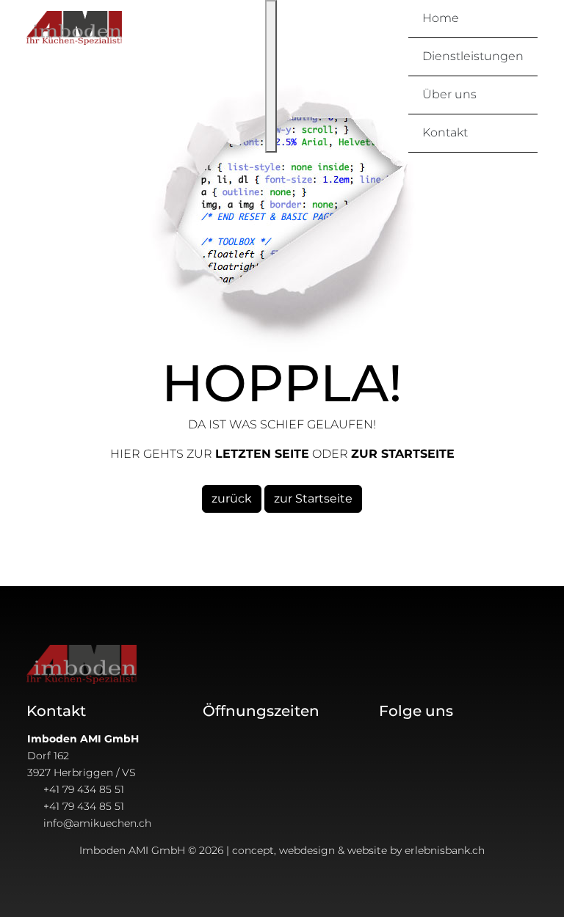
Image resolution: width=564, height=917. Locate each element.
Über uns (449, 94)
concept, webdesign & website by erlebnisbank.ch (358, 850)
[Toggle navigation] (271, 76)
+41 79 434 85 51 (83, 789)
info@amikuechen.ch (97, 823)
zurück (232, 498)
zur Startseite (313, 498)
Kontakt (445, 132)
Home (440, 18)
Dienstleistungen (473, 56)
